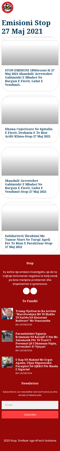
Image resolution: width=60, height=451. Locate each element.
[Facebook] (26, 291)
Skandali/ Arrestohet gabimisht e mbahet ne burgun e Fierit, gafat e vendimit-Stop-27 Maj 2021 (25, 186)
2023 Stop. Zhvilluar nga (19, 441)
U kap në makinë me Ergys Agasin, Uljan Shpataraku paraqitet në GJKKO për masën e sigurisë (37, 364)
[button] (56, 7)
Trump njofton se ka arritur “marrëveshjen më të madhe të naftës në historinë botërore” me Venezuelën (36, 316)
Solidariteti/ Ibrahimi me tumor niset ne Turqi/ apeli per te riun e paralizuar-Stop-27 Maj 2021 (29, 241)
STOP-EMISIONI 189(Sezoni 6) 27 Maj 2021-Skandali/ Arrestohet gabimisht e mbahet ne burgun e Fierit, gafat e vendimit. (29, 77)
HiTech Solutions (45, 441)
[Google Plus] (33, 291)
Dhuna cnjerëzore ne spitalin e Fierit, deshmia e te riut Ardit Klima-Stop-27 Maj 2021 (28, 132)
